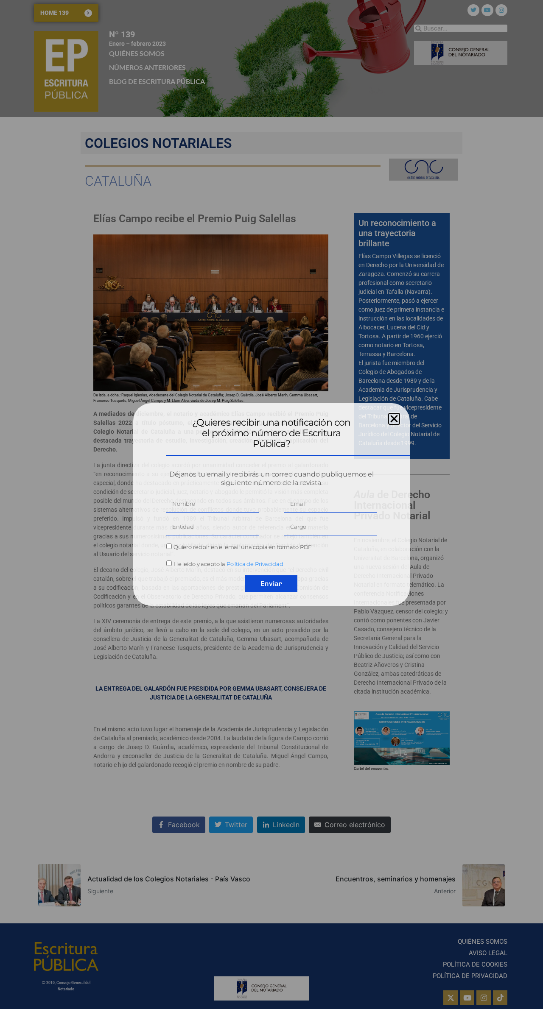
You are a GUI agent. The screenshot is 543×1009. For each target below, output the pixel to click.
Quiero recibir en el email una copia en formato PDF (242, 547)
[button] (394, 419)
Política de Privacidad (255, 563)
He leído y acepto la (228, 563)
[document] (271, 504)
